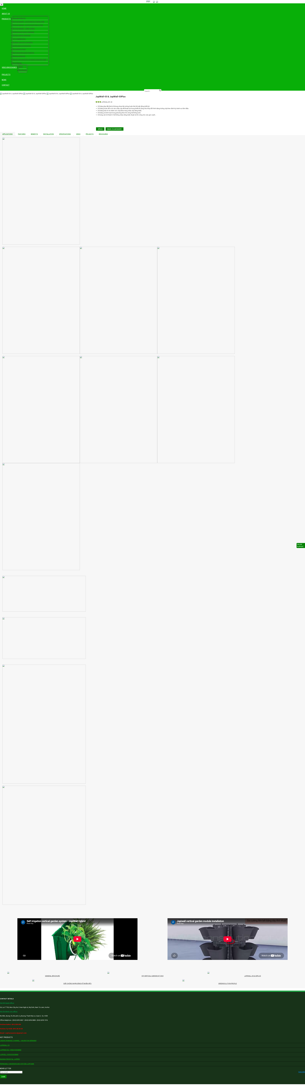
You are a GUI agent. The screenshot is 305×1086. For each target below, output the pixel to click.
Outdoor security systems (22, 42)
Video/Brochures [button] (9, 67)
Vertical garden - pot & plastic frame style (28, 22)
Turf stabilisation (19, 39)
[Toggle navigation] (1, 4)
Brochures (23, 70)
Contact (6, 85)
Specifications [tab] (65, 134)
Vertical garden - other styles (23, 29)
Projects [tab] (90, 134)
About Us (6, 14)
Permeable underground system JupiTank (17, 1064)
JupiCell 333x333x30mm (9, 1054)
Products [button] (6, 19)
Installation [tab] (48, 134)
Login (3, 1076)
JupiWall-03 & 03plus (252, 976)
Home (4, 8)
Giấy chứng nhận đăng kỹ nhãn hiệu (77, 983)
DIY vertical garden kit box (152, 976)
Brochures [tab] (103, 134)
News (4, 80)
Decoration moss (19, 49)
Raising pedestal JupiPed (10, 1059)
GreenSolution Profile (227, 983)
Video (21, 67)
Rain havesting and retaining (23, 53)
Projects (6, 75)
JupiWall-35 (4, 1045)
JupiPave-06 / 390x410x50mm (10, 1050)
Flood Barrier (17, 63)
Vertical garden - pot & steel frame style (27, 25)
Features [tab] (21, 134)
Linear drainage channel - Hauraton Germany (18, 1041)
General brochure (52, 976)
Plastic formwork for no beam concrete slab (29, 60)
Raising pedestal (18, 56)
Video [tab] (78, 134)
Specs (100, 129)
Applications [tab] (7, 134)
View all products (18, 18)
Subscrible (301, 1072)
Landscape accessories (21, 46)
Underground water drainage (23, 32)
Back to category (114, 129)
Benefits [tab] (34, 134)
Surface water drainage (21, 35)
